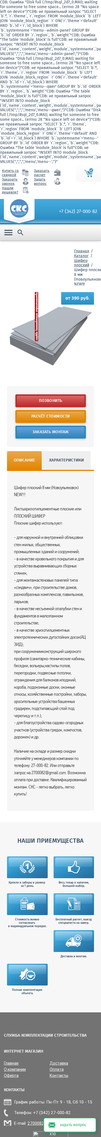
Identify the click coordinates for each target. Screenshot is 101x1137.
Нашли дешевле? (10, 190)
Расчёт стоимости (50, 416)
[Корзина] (88, 173)
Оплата (57, 1069)
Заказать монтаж (51, 432)
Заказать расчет (41, 173)
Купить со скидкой (10, 173)
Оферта (11, 1075)
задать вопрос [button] (73, 1125)
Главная (81, 251)
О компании (15, 1069)
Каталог (81, 256)
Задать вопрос (40, 181)
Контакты (59, 1075)
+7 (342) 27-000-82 (78, 211)
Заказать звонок (9, 181)
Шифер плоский (81, 263)
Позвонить (50, 401)
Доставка (59, 1063)
